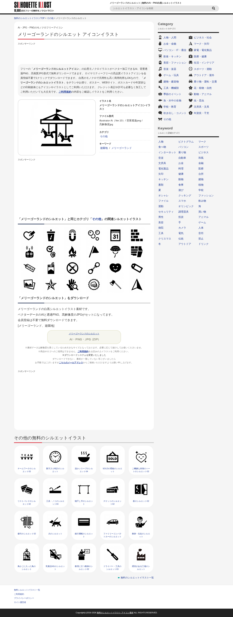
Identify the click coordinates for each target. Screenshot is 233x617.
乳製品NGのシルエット (55, 567)
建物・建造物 (171, 81)
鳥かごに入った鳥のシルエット (27, 567)
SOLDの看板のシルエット (112, 469)
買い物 (202, 211)
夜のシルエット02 (141, 501)
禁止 (201, 238)
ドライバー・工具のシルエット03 (112, 567)
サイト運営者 (20, 602)
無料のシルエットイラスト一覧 (137, 577)
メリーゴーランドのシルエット (84, 333)
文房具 (162, 163)
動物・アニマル (203, 94)
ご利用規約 (65, 91)
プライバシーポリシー (24, 598)
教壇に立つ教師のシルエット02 (84, 567)
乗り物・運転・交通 (205, 81)
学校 (201, 190)
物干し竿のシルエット (84, 502)
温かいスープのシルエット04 (84, 469)
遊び (180, 190)
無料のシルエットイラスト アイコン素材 (115, 613)
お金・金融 (169, 43)
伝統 (180, 238)
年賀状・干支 (201, 113)
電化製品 (163, 168)
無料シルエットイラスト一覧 (27, 590)
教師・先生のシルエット (141, 535)
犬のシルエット (55, 534)
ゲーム (202, 222)
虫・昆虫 (199, 100)
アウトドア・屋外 (204, 75)
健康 (180, 173)
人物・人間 (169, 37)
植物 (201, 184)
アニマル (203, 216)
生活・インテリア (204, 62)
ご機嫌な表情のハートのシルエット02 (141, 469)
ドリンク (203, 243)
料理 (180, 168)
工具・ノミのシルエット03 (55, 502)
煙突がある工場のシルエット (141, 567)
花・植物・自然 (203, 87)
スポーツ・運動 (203, 69)
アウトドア (184, 243)
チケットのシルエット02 (112, 502)
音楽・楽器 (169, 69)
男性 (160, 216)
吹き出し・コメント (174, 113)
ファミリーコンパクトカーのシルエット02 (112, 536)
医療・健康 (200, 56)
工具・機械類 (171, 87)
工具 (160, 233)
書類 (160, 184)
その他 (50, 18)
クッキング (184, 195)
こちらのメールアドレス (71, 362)
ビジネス (203, 152)
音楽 (160, 157)
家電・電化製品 (203, 50)
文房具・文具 (201, 106)
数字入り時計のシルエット (55, 469)
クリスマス (164, 238)
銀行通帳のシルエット (84, 535)
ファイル (163, 200)
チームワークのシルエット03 (27, 469)
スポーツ (203, 146)
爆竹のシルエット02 (27, 534)
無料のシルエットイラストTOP (29, 18)
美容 (160, 222)
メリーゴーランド (121, 148)
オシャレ (163, 195)
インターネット (167, 152)
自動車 (182, 157)
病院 (160, 227)
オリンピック (186, 206)
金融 (201, 163)
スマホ (182, 200)
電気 (180, 233)
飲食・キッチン (172, 56)
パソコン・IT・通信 (174, 50)
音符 (201, 233)
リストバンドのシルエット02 (27, 502)
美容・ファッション (174, 62)
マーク (202, 141)
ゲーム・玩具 (171, 75)
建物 (201, 179)
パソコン (183, 146)
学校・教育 (169, 106)
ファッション (206, 195)
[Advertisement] (84, 54)
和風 (201, 157)
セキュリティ (166, 211)
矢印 (160, 173)
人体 (201, 227)
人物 (160, 141)
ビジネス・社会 (203, 37)
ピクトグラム (186, 141)
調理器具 (183, 211)
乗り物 (182, 152)
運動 (160, 206)
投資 (180, 216)
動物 (180, 179)
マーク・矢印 (201, 43)
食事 (180, 184)
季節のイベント (172, 94)
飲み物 (202, 200)
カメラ (182, 227)
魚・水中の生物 (172, 100)
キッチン (163, 179)
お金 (180, 163)
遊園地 (104, 148)
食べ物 (162, 146)
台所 (201, 173)
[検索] (214, 8)
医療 (201, 168)
